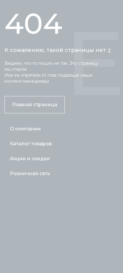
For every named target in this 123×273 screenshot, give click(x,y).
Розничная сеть (30, 173)
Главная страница (34, 104)
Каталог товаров (31, 143)
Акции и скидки (30, 158)
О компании (25, 129)
